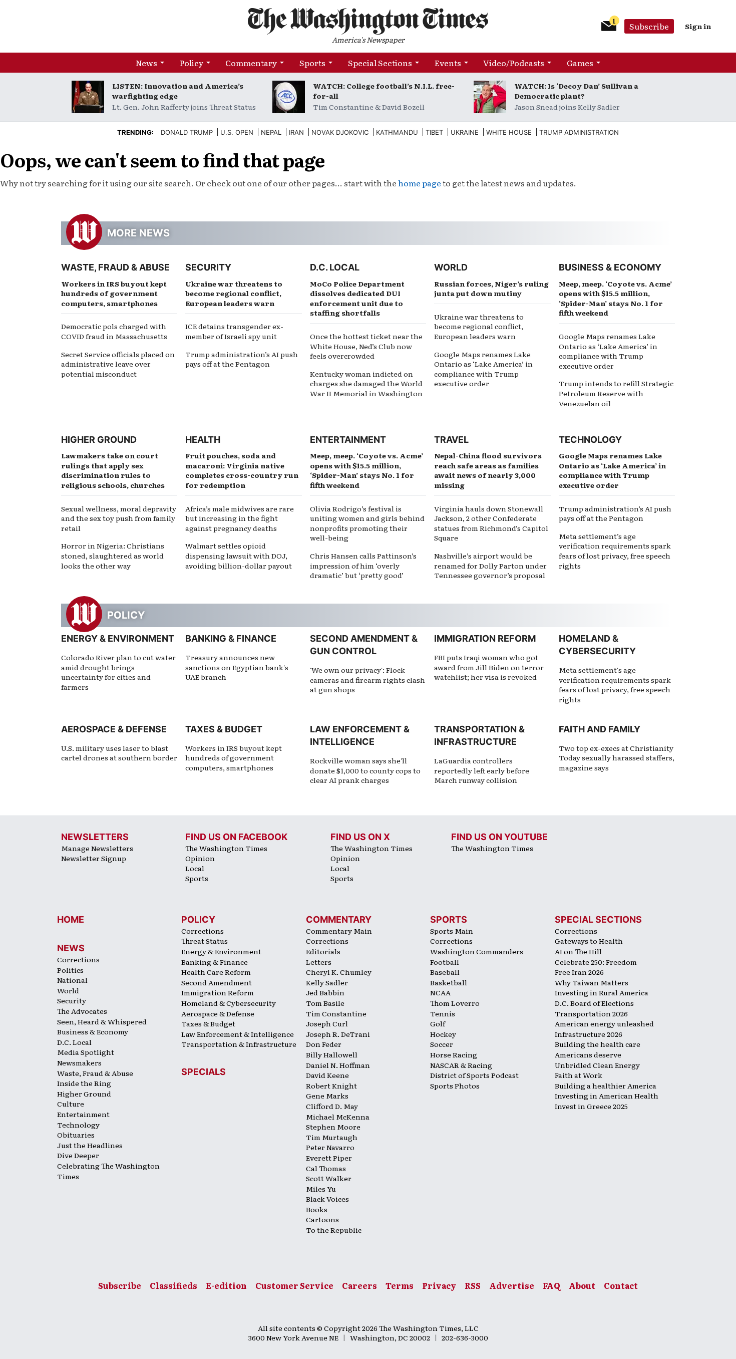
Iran (296, 132)
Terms (400, 1285)
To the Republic (333, 1230)
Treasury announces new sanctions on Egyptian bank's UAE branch (236, 667)
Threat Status (204, 941)
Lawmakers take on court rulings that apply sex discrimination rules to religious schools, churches (113, 470)
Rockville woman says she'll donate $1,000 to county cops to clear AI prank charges (365, 770)
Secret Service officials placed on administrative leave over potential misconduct (118, 364)
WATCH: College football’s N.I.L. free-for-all (384, 91)
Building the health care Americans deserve (597, 1049)
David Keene (327, 1075)
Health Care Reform (216, 972)
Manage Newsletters (97, 848)
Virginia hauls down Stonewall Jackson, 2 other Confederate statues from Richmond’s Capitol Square (491, 523)
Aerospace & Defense (114, 729)
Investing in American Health (606, 1096)
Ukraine (465, 132)
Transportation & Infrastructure (238, 1044)
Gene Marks (327, 1096)
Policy (191, 63)
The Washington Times (226, 848)
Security (208, 267)
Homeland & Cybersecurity (228, 1003)
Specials (203, 1071)
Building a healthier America (605, 1085)
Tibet (434, 132)
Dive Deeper (78, 1155)
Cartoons (322, 1219)
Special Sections (380, 63)
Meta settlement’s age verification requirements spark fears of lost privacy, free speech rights (615, 551)
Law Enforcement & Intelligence (237, 1034)
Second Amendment (216, 982)
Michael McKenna (338, 1117)
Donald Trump (187, 132)
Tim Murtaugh (331, 1137)
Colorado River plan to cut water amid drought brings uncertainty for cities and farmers (118, 672)
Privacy (439, 1285)
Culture (70, 1104)
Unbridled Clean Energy (597, 1065)
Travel (451, 439)
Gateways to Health (589, 941)
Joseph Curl (327, 1023)
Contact (621, 1285)
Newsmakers (79, 1062)
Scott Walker (328, 1178)
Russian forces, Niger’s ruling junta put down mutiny (491, 289)
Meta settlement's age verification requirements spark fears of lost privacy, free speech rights (615, 684)
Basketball (448, 982)
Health (202, 439)
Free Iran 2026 (579, 972)
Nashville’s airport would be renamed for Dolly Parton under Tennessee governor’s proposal (490, 565)
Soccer (441, 1044)
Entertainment (348, 439)
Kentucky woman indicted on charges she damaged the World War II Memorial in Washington (366, 383)
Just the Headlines (90, 1145)
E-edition (226, 1285)
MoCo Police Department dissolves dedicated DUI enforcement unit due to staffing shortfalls (357, 298)
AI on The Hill (578, 951)
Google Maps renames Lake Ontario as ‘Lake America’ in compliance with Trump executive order (483, 369)
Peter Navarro (330, 1147)
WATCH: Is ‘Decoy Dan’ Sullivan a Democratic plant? (576, 91)
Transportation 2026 (591, 1013)
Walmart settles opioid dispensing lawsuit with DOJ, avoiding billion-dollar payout (238, 555)
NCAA (440, 992)
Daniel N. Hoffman (338, 1065)
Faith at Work (578, 1075)
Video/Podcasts (513, 63)
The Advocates (82, 1011)
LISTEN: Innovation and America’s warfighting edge (177, 91)
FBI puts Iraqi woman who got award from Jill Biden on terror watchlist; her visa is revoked (489, 667)
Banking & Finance (230, 638)
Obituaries (76, 1135)
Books (316, 1209)
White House (509, 132)
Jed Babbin (325, 992)
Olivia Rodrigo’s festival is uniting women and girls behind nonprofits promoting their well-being (367, 523)
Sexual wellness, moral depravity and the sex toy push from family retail (118, 518)
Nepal (271, 132)
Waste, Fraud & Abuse (115, 267)
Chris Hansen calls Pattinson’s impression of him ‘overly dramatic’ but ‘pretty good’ (363, 565)
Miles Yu (321, 1189)
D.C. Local (334, 267)
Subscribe (649, 26)
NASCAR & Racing (461, 1065)
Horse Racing (453, 1054)
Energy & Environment (117, 638)
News (146, 63)
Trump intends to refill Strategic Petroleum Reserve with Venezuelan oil (616, 393)
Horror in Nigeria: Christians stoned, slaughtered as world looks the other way (112, 555)
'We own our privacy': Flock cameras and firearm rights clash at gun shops (367, 679)
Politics (70, 970)
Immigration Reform (485, 638)
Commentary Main (339, 931)
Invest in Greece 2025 (591, 1106)
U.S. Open (236, 132)
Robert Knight (331, 1085)
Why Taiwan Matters (591, 982)
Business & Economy (610, 267)
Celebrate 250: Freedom (596, 962)
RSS (473, 1285)
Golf (437, 1023)
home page (419, 183)
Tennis (442, 1013)
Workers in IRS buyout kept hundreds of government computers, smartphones (114, 293)
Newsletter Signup (93, 858)
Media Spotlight (85, 1052)
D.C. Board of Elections (594, 1003)
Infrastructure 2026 (588, 1034)
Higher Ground (99, 439)
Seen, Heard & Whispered (102, 1021)
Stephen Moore (333, 1127)
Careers (359, 1285)
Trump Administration (579, 132)
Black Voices (327, 1199)
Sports (312, 63)
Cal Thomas (326, 1168)
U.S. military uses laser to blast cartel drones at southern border (119, 753)
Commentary (251, 63)
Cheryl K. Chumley (339, 972)
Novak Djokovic (340, 132)
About (582, 1285)
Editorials (323, 951)
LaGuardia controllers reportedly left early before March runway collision (481, 770)
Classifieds (173, 1285)
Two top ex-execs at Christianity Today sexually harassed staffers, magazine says (616, 757)
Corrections (78, 959)
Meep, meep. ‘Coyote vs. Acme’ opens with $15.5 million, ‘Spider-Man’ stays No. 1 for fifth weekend (615, 298)
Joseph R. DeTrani (338, 1034)
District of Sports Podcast (474, 1075)
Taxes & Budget (223, 729)
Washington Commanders (476, 951)
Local (194, 868)
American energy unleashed (604, 1023)
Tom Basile (325, 1003)
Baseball (445, 972)
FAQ (551, 1285)
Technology (590, 439)
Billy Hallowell (331, 1054)
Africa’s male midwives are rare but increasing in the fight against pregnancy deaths (239, 518)
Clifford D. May (332, 1106)
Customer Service (294, 1285)
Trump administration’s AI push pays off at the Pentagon (241, 359)
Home (70, 919)
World (451, 267)
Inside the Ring (84, 1083)
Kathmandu (397, 132)
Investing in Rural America (601, 992)
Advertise (511, 1285)
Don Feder (323, 1044)
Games (580, 63)
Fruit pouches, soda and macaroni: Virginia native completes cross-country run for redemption (241, 470)
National (72, 980)
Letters (318, 962)
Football (444, 962)
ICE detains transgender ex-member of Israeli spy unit (234, 331)
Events (448, 63)
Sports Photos (455, 1085)
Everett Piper (329, 1158)
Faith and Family (599, 729)
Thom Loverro (455, 1003)
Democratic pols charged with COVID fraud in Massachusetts (114, 331)
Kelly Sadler (327, 982)
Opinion (200, 858)
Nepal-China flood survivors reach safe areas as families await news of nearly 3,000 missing (488, 470)
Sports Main (451, 931)
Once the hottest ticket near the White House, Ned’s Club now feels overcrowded (366, 346)
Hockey (443, 1034)
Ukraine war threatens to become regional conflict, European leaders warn (233, 293)
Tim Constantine (336, 1013)
